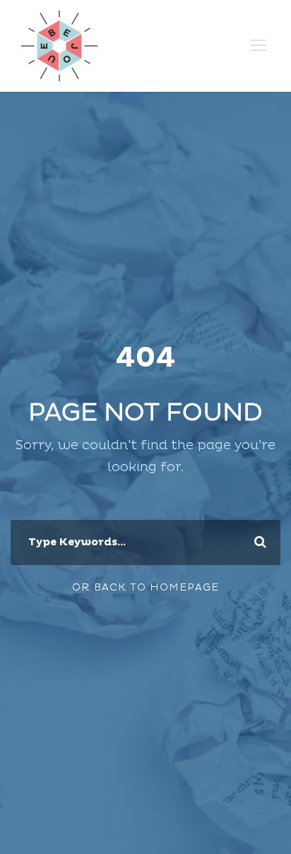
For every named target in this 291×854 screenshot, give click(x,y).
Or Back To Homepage (145, 587)
